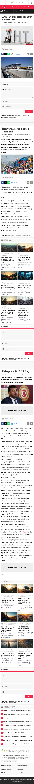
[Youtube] (10, 761)
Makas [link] (25, 532)
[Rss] (13, 761)
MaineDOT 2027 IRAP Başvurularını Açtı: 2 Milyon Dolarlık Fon (23, 628)
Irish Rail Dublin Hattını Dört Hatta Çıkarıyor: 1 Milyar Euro (8, 600)
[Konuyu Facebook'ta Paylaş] (2, 54)
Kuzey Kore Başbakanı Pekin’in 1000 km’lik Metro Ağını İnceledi (24, 287)
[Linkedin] (7, 761)
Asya (19, 134)
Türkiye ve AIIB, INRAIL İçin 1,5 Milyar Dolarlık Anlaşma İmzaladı (8, 655)
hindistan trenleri (26, 235)
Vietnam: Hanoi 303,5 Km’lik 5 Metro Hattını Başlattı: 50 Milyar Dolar (8, 287)
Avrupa (3, 595)
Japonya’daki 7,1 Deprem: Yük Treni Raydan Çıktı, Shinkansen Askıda (23, 313)
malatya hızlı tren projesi (13, 575)
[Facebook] (2, 761)
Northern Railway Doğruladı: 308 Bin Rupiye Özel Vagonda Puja (7, 260)
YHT (22, 253)
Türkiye (31, 595)
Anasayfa (4, 22)
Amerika (3, 623)
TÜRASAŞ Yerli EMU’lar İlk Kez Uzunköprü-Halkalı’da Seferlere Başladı (24, 601)
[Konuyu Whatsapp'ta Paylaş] (8, 54)
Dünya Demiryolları (12, 134)
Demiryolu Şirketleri (9, 253)
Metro (5, 282)
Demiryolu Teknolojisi (23, 595)
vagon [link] (8, 527)
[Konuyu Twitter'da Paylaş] (5, 54)
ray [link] (24, 534)
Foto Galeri (10, 22)
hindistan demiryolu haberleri (14, 235)
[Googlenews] (16, 761)
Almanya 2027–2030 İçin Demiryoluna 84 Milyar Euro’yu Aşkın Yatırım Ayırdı (24, 656)
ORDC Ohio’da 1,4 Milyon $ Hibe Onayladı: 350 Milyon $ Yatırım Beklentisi (9, 629)
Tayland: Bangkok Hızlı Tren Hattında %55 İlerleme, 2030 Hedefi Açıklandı (8, 313)
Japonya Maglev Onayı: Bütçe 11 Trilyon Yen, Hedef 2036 (24, 259)
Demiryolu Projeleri (12, 374)
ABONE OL (17, 54)
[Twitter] (5, 761)
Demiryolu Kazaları (25, 307)
